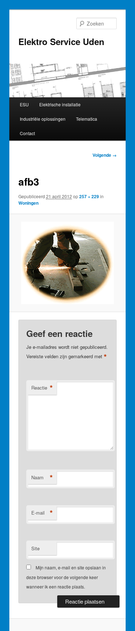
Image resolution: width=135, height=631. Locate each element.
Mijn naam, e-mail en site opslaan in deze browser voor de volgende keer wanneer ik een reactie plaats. (66, 577)
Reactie (42, 388)
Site (35, 548)
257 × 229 (89, 196)
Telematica (86, 119)
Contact (27, 133)
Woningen (28, 203)
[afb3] (67, 263)
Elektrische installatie (60, 104)
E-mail (42, 513)
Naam (42, 477)
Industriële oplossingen (43, 119)
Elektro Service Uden (61, 41)
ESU (24, 104)
